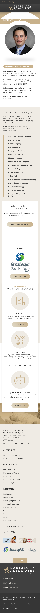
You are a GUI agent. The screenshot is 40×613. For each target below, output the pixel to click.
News (5, 517)
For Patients (8, 494)
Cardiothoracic (14, 147)
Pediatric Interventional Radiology (22, 179)
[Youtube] (25, 365)
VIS (3, 2)
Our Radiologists (9, 470)
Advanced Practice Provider (19, 136)
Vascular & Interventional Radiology (18, 66)
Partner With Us (9, 507)
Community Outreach (12, 483)
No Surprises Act (9, 583)
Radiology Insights (10, 520)
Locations (7, 476)
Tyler (11, 2)
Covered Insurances (11, 504)
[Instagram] (30, 365)
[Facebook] (20, 365)
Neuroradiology (14, 169)
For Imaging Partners (11, 501)
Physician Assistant (16, 190)
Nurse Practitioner (15, 172)
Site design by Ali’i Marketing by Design (16, 604)
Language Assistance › (11, 608)
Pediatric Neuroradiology (18, 183)
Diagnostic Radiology (11, 455)
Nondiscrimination (10, 587)
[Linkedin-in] (10, 365)
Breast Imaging (14, 144)
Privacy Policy (8, 579)
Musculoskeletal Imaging (18, 162)
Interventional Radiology (13, 458)
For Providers (8, 497)
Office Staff (12, 176)
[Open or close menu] (36, 2)
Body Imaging (14, 140)
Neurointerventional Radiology (20, 165)
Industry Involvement (11, 479)
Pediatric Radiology (16, 187)
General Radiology (15, 154)
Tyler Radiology (9, 532)
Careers (6, 510)
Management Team (11, 473)
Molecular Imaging (15, 158)
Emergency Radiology (17, 151)
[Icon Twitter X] (15, 365)
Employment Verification (13, 514)
